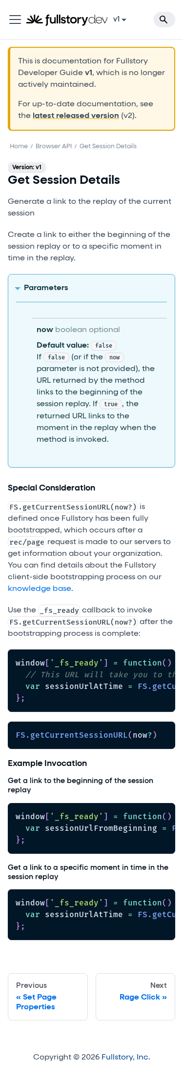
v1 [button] (116, 19)
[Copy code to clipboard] (163, 661)
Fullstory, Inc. (126, 1057)
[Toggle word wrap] (145, 661)
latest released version (76, 116)
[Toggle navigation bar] (15, 19)
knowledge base (39, 589)
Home (19, 146)
